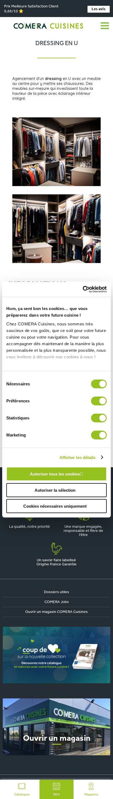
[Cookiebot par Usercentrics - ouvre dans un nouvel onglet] (83, 289)
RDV (56, 794)
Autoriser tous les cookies (55, 474)
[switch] (99, 401)
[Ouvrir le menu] (105, 25)
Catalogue (21, 794)
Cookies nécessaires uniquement (55, 506)
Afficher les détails (78, 457)
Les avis (99, 9)
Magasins (91, 794)
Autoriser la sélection (55, 490)
